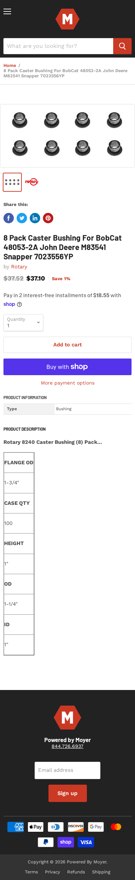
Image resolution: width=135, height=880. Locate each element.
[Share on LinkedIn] (35, 218)
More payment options (67, 383)
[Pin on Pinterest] (48, 218)
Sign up (67, 793)
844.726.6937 (67, 746)
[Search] (122, 46)
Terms (31, 871)
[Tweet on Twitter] (22, 218)
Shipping (101, 871)
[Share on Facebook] (8, 218)
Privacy (52, 871)
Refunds (76, 871)
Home (9, 65)
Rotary (19, 267)
